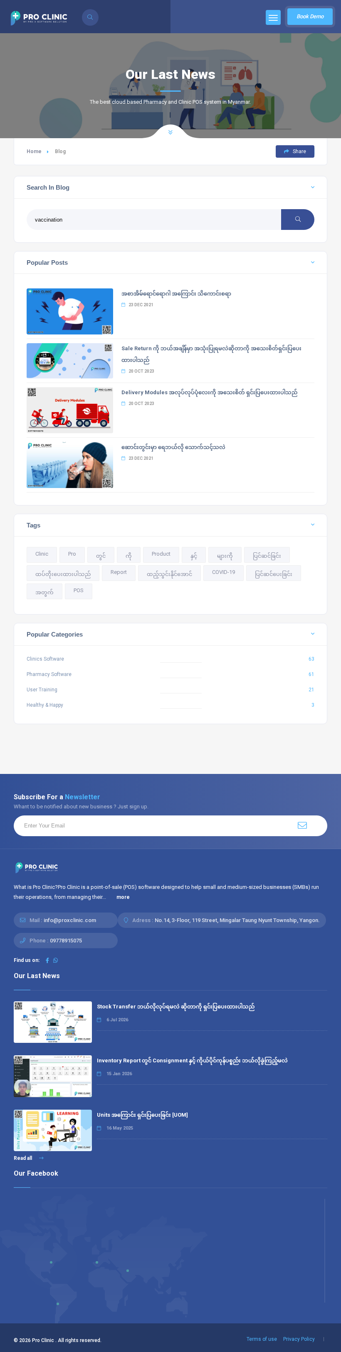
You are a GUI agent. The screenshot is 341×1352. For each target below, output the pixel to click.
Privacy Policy (299, 1339)
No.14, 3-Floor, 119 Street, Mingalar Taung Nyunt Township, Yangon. (237, 920)
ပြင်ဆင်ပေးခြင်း (273, 574)
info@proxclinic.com (70, 920)
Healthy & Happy (45, 705)
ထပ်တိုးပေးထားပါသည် (63, 574)
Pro (72, 554)
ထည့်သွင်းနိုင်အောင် (169, 574)
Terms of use (262, 1339)
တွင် (101, 556)
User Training (42, 690)
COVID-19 (223, 572)
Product (161, 554)
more (123, 897)
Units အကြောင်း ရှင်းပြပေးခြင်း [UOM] (142, 1115)
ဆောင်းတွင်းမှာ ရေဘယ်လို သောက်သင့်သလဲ (173, 447)
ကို (129, 556)
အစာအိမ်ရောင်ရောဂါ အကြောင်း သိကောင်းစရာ (176, 293)
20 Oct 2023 (141, 371)
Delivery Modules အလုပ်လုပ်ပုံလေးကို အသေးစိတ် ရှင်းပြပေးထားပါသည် (209, 392)
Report (119, 572)
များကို (225, 556)
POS (79, 590)
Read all (23, 1158)
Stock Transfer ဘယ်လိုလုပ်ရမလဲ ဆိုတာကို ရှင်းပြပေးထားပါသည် (176, 1006)
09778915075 (66, 940)
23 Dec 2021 (140, 305)
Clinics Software (45, 659)
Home (34, 151)
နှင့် (193, 556)
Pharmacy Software (49, 674)
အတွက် (44, 592)
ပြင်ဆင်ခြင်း (267, 556)
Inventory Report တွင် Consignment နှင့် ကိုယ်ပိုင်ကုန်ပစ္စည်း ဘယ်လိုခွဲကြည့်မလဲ (192, 1060)
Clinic (41, 554)
